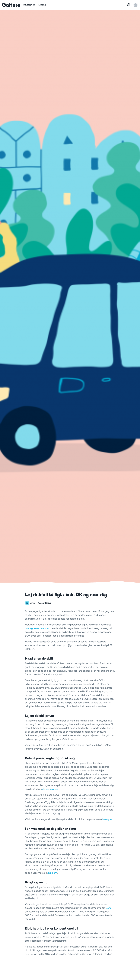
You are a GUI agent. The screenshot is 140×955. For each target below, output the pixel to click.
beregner (107, 819)
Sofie (109, 907)
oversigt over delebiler (37, 628)
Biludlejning (29, 4)
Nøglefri (52, 872)
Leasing (42, 4)
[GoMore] (11, 5)
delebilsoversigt (50, 788)
